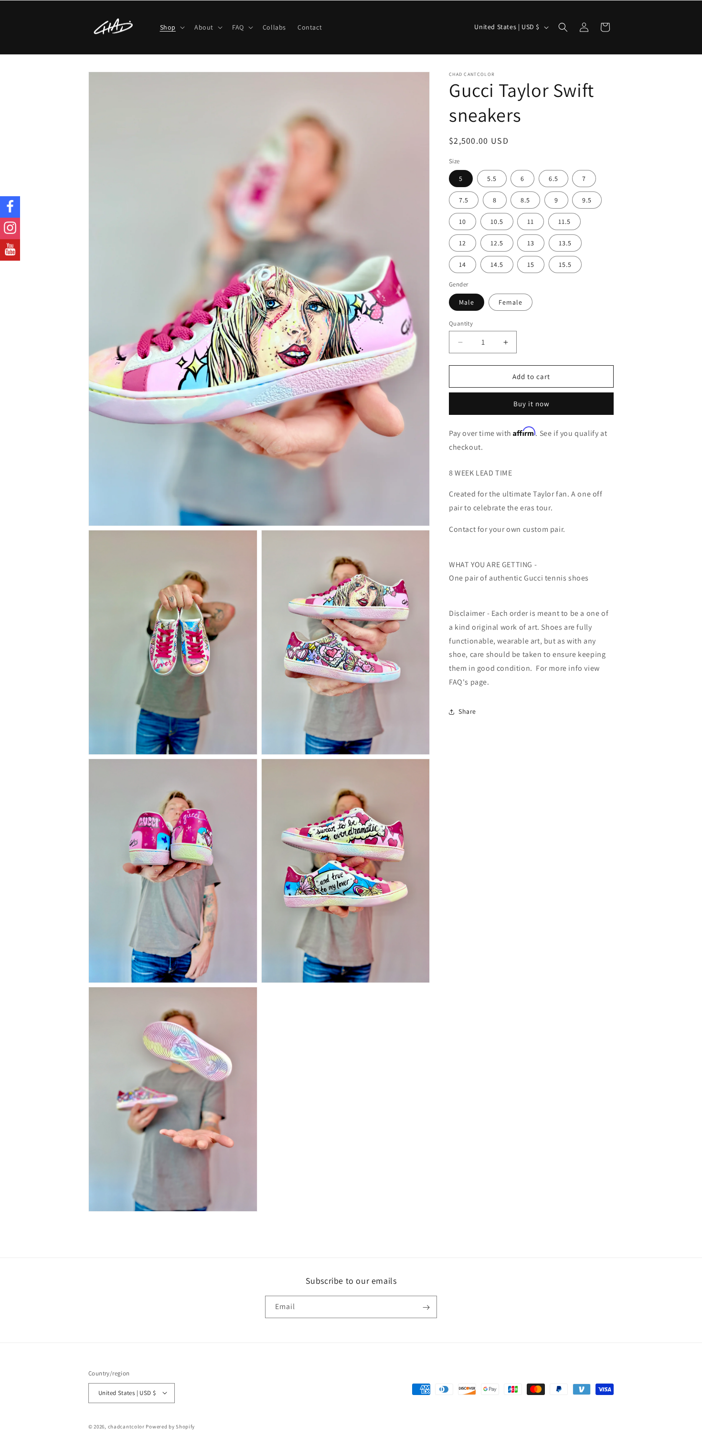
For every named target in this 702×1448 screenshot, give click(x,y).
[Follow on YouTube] (10, 250)
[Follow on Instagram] (10, 228)
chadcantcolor (126, 1426)
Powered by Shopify (170, 1426)
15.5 (565, 264)
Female (510, 302)
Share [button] (467, 711)
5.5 (492, 178)
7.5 (463, 200)
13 (530, 243)
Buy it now (531, 403)
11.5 (564, 221)
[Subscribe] (425, 1307)
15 (530, 264)
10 (462, 221)
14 (462, 264)
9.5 (587, 200)
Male (466, 302)
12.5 (496, 243)
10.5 (496, 221)
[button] (171, 27)
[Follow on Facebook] (10, 207)
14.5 (496, 264)
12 (462, 243)
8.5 (525, 200)
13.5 (565, 243)
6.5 (553, 178)
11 (530, 221)
